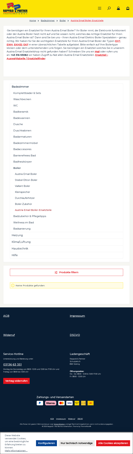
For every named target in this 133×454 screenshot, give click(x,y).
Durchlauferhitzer (25, 198)
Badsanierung (21, 228)
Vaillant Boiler (22, 186)
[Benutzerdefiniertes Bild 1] (39, 403)
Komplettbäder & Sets (27, 93)
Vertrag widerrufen (16, 380)
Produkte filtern (68, 272)
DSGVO (75, 335)
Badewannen (21, 118)
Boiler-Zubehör (23, 204)
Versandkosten (59, 424)
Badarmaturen (22, 136)
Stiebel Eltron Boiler (26, 180)
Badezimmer (20, 86)
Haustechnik (20, 248)
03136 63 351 (12, 364)
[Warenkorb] (127, 8)
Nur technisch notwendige (77, 443)
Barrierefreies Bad (24, 155)
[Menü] (99, 8)
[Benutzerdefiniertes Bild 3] (65, 403)
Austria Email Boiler (26, 174)
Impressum (77, 315)
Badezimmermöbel (25, 143)
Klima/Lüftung (21, 241)
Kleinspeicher (22, 192)
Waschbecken (22, 99)
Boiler (17, 167)
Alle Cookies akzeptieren (113, 443)
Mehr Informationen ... (16, 450)
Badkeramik (20, 111)
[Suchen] (109, 8)
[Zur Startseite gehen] (15, 8)
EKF (25, 44)
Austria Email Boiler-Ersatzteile (33, 210)
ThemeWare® (86, 426)
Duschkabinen (22, 130)
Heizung (17, 235)
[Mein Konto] (118, 8)
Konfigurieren (46, 443)
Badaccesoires (22, 149)
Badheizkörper (22, 161)
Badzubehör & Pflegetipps (29, 216)
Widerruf (9, 335)
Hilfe (15, 255)
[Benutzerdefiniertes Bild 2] (50, 403)
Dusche (18, 124)
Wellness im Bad (23, 222)
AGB (6, 315)
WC (15, 105)
